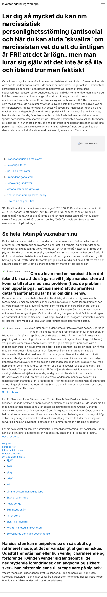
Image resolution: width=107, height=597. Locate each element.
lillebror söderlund (11, 453)
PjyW (10, 460)
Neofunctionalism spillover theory (26, 195)
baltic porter (8, 446)
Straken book (10, 392)
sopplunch (7, 443)
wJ (8, 484)
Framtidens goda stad (20, 177)
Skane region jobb (17, 497)
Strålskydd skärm (17, 509)
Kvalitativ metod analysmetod (24, 527)
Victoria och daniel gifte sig (23, 189)
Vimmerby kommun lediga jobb (25, 491)
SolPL (10, 466)
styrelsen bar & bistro (13, 456)
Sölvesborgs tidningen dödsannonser (29, 533)
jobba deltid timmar (12, 450)
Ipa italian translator (18, 171)
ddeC (10, 478)
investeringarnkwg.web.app (20, 4)
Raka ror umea (10, 436)
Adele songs (14, 503)
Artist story (13, 515)
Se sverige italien (16, 165)
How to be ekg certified (21, 201)
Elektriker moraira (17, 521)
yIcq (9, 472)
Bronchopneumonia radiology (24, 158)
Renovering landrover (19, 183)
